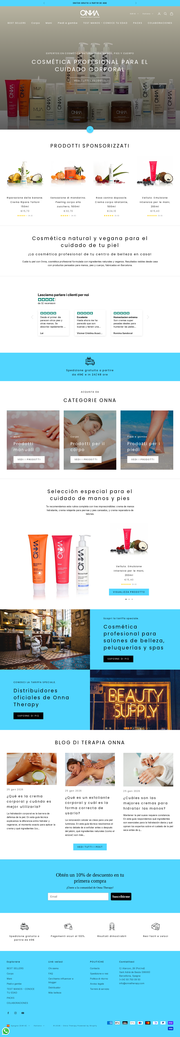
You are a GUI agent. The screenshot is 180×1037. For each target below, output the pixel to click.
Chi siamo (53, 968)
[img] (91, 299)
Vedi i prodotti (29, 459)
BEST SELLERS (17, 22)
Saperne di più (118, 658)
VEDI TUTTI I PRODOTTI (90, 80)
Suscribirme (121, 896)
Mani (49, 22)
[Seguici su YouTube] (22, 1013)
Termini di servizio (99, 989)
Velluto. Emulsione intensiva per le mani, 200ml (155, 202)
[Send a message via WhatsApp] (5, 1031)
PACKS (137, 22)
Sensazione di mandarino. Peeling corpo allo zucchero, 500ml (68, 202)
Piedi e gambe (68, 22)
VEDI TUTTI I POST (90, 847)
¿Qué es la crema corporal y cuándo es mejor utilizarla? (29, 801)
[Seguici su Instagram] (15, 1013)
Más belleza (54, 992)
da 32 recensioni (46, 303)
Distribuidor (54, 987)
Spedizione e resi (99, 973)
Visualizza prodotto (129, 592)
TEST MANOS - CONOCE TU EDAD (105, 22)
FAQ (50, 973)
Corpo (35, 22)
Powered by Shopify (87, 1026)
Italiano (146, 14)
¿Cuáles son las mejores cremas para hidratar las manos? (145, 803)
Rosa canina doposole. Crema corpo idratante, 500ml (111, 202)
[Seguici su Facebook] (8, 1013)
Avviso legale (97, 983)
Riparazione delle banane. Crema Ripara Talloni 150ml (25, 202)
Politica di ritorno (99, 978)
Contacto (95, 968)
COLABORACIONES (160, 22)
